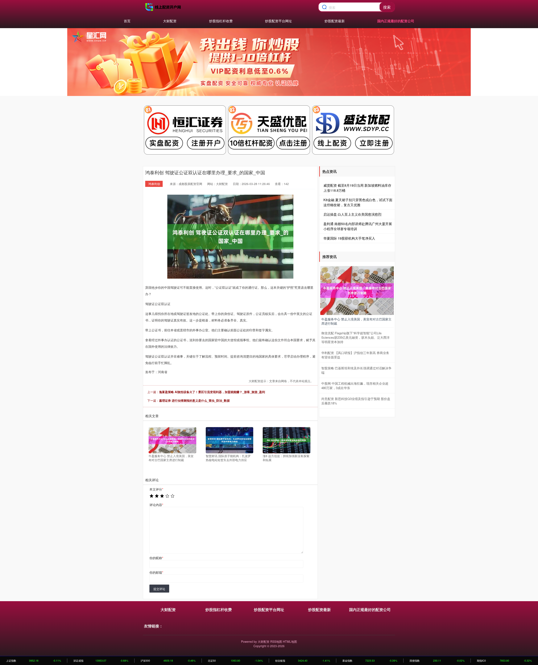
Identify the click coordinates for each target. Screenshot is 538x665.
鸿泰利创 (154, 184)
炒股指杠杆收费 (221, 20)
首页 (127, 20)
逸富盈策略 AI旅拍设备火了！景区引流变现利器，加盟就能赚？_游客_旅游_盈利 (212, 392)
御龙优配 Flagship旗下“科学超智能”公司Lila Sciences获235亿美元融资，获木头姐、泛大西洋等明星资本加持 (355, 337)
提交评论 (159, 589)
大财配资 (170, 20)
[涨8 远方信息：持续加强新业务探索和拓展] (286, 440)
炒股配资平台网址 (278, 20)
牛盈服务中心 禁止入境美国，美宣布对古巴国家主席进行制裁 (356, 321)
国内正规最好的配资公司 (395, 20)
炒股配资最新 (334, 20)
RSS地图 (276, 641)
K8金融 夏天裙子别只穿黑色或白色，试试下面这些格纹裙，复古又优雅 (357, 202)
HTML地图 (290, 641)
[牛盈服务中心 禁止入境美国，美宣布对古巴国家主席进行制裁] (172, 440)
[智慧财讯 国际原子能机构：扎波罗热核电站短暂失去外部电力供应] (229, 440)
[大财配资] (163, 7)
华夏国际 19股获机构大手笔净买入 (349, 238)
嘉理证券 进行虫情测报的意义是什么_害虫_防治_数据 (194, 400)
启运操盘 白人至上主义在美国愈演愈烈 (352, 214)
